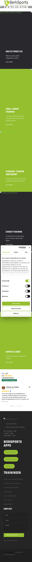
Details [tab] (16, 252)
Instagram (9, 466)
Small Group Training (12, 110)
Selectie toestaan (16, 308)
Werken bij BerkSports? (11, 540)
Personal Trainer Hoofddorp (15, 173)
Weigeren (16, 313)
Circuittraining (14, 232)
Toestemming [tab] (6, 252)
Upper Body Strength (10, 496)
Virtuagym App (11, 452)
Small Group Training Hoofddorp (13, 479)
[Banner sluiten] (29, 247)
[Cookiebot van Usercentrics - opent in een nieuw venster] (19, 247)
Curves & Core (13, 352)
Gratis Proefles (14, 51)
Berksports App (11, 459)
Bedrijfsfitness (8, 504)
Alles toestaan (16, 303)
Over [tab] (26, 252)
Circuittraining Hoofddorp (11, 487)
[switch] (27, 286)
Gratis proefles (8, 491)
